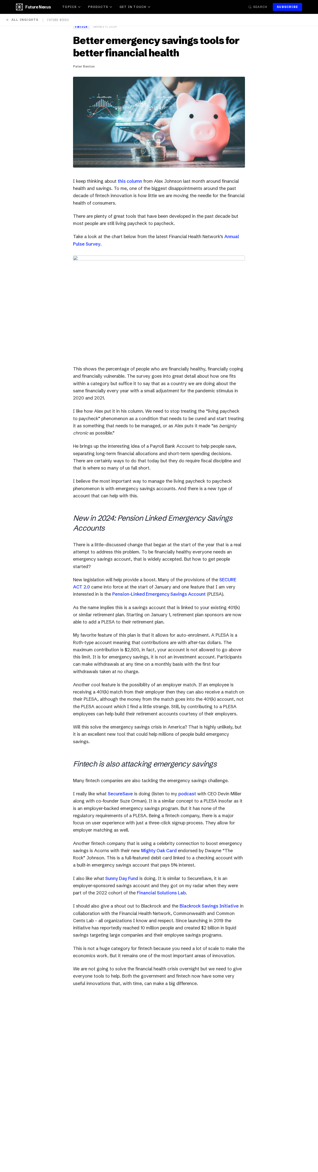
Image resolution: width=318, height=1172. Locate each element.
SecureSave (120, 794)
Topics (69, 7)
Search (260, 7)
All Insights (24, 20)
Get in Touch (132, 7)
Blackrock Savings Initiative (209, 906)
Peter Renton (84, 66)
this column (130, 181)
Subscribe (287, 7)
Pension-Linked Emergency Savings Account (159, 594)
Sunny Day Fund (121, 878)
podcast (187, 794)
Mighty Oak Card (159, 850)
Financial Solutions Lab (161, 893)
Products (98, 7)
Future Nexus (38, 6)
